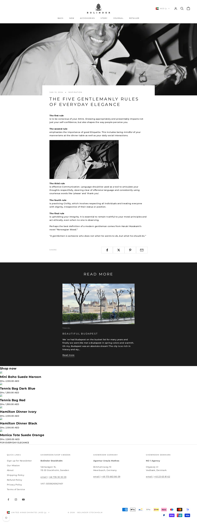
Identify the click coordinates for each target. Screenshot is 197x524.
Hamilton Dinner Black (18, 423)
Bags (61, 18)
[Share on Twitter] (118, 250)
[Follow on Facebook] (8, 499)
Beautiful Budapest (80, 333)
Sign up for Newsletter (19, 460)
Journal (118, 18)
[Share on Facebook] (107, 250)
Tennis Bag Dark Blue (17, 388)
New (71, 18)
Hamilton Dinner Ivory (18, 411)
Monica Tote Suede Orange (22, 435)
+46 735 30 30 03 (57, 477)
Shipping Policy (15, 475)
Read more (68, 355)
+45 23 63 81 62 (162, 476)
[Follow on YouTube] (23, 499)
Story (104, 18)
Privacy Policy (14, 484)
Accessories (87, 18)
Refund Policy (14, 480)
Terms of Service (16, 489)
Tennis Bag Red (13, 400)
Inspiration (75, 92)
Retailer (134, 18)
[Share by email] (142, 250)
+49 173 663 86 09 (110, 476)
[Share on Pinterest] (130, 250)
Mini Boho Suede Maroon (20, 377)
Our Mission (13, 465)
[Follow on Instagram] (15, 499)
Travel (66, 328)
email (44, 477)
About (10, 470)
